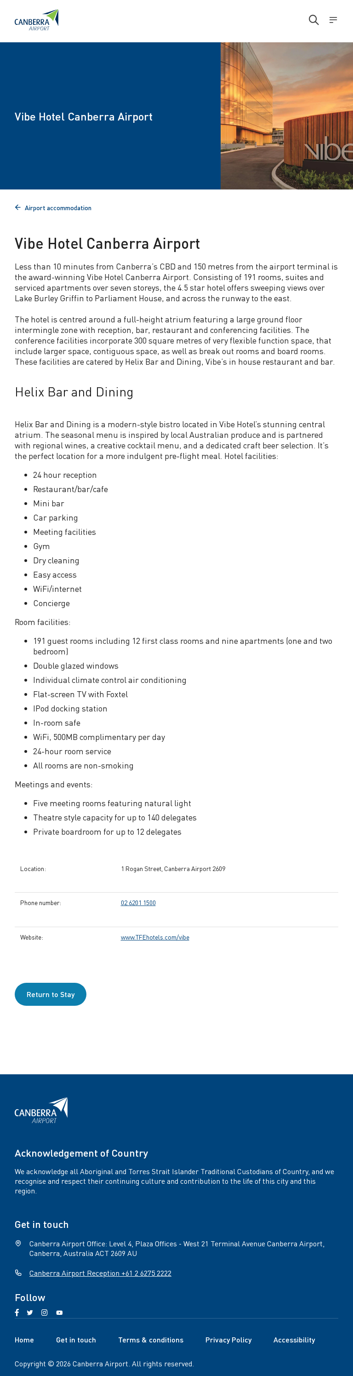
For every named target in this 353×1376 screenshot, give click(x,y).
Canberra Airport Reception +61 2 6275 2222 (100, 1273)
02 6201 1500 (138, 902)
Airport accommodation (53, 207)
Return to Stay (50, 994)
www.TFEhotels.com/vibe (155, 937)
